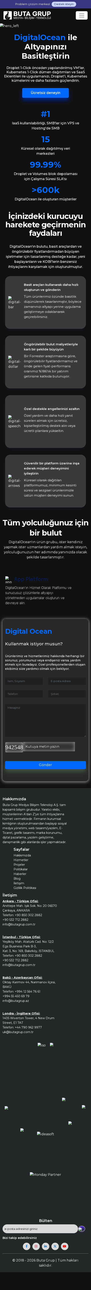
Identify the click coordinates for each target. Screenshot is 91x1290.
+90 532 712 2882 (15, 920)
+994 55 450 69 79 (16, 996)
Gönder (45, 765)
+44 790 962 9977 (28, 1027)
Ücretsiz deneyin (45, 93)
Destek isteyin (64, 4)
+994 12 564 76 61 (27, 991)
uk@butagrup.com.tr (18, 1032)
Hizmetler (21, 860)
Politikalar (21, 869)
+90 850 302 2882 (28, 915)
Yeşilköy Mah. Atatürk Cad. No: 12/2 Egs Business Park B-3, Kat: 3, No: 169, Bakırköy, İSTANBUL (28, 946)
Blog (17, 878)
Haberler (20, 874)
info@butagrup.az (16, 1001)
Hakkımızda (22, 855)
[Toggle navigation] (82, 15)
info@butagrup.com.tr (19, 924)
